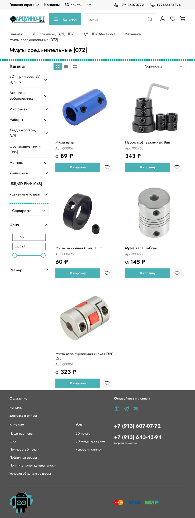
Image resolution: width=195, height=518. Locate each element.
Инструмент (19, 109)
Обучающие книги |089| (25, 149)
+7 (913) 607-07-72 (137, 426)
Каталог (70, 19)
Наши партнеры (21, 433)
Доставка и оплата (23, 415)
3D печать (73, 4)
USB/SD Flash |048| (26, 183)
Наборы (16, 119)
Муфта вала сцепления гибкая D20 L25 (84, 356)
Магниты (16, 162)
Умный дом (19, 173)
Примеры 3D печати (24, 449)
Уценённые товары (25, 194)
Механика (132, 34)
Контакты (52, 4)
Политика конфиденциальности (33, 465)
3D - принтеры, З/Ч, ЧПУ (53, 34)
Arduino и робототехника (22, 95)
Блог (13, 441)
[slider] (14, 255)
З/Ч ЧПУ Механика (99, 34)
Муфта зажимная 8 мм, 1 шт (78, 248)
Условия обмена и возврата (30, 473)
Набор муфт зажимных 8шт (147, 142)
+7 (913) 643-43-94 (138, 437)
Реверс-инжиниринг (91, 449)
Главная (16, 34)
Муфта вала (64, 142)
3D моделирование (90, 441)
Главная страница (24, 4)
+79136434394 (168, 4)
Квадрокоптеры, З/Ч (23, 132)
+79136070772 (132, 4)
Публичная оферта (23, 457)
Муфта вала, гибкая (141, 248)
